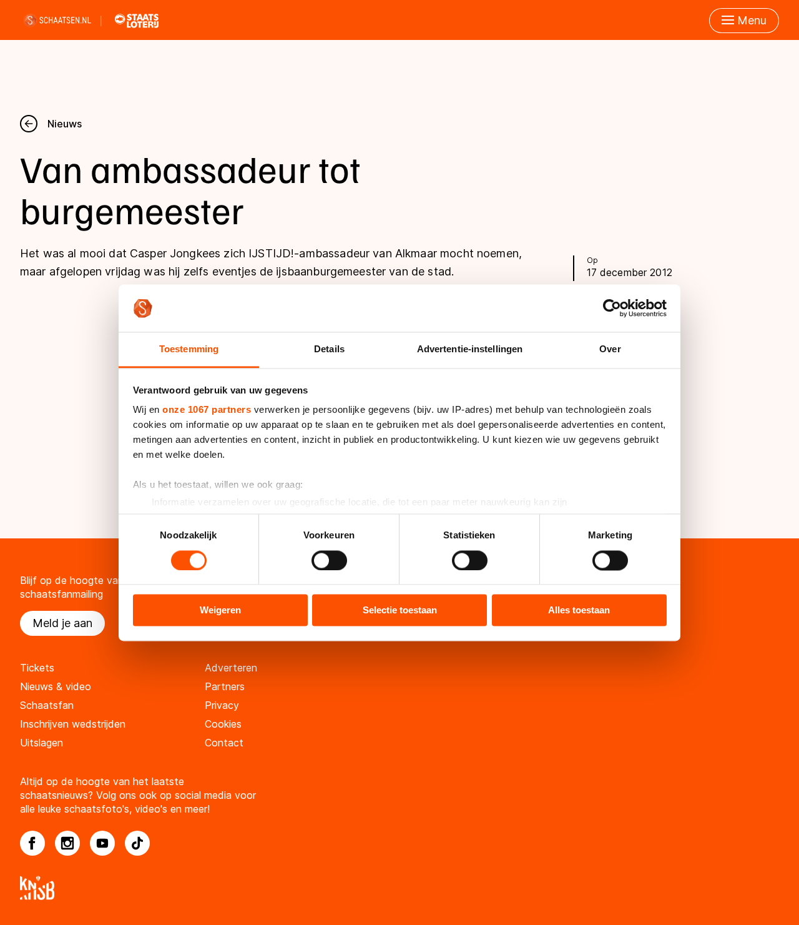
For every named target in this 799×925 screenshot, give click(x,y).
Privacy (222, 705)
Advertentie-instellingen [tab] (469, 349)
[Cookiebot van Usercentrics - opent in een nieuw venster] (612, 308)
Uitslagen (41, 742)
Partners (225, 686)
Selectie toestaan (400, 610)
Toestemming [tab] (188, 349)
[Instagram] (67, 843)
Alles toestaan (579, 610)
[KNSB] (399, 888)
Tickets (37, 667)
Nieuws (64, 123)
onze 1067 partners (206, 410)
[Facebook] (32, 843)
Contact (224, 742)
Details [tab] (329, 349)
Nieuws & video (55, 686)
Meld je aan (62, 623)
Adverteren (231, 667)
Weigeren (220, 610)
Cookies (223, 724)
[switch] (329, 560)
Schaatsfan (47, 705)
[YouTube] (102, 843)
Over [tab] (609, 349)
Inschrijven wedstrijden (72, 724)
